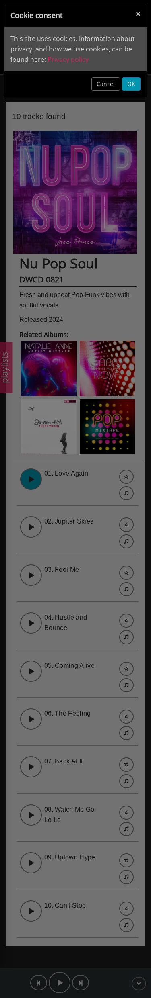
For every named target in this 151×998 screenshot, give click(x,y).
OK (131, 84)
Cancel (106, 84)
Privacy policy (68, 59)
